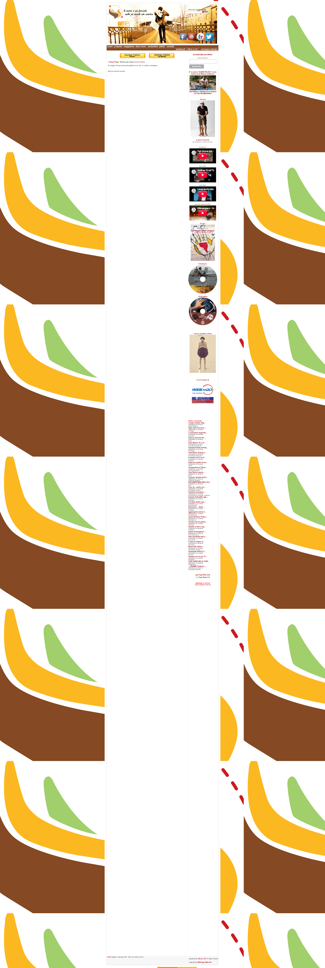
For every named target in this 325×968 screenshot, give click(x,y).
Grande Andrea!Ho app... (198, 497)
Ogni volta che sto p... (197, 428)
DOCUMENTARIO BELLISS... (199, 482)
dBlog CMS (202, 959)
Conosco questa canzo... (198, 477)
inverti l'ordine (139, 62)
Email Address (202, 58)
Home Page (113, 62)
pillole (162, 46)
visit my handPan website (203, 334)
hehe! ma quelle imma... (197, 462)
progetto (118, 46)
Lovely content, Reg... (197, 423)
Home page (111, 957)
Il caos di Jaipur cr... (196, 541)
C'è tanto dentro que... (197, 502)
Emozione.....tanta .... (196, 507)
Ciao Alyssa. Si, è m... (197, 443)
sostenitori (153, 46)
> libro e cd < (192, 49)
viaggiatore (129, 46)
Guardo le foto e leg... (197, 527)
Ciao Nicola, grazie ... (196, 472)
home (110, 46)
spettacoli (180, 49)
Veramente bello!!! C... (197, 551)
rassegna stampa (209, 49)
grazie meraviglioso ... (197, 532)
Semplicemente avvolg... (198, 447)
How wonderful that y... (197, 537)
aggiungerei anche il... (197, 512)
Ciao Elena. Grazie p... (197, 452)
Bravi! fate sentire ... (196, 546)
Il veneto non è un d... (197, 457)
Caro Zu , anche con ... (197, 487)
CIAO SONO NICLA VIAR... (198, 561)
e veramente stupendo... (197, 433)
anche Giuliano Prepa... (197, 517)
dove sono (141, 46)
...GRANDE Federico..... (197, 566)
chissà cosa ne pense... (197, 522)
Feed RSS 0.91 (204, 575)
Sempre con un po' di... (197, 556)
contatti (170, 46)
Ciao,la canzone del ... (197, 438)
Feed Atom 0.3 (204, 577)
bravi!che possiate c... (197, 492)
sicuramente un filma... (197, 467)
